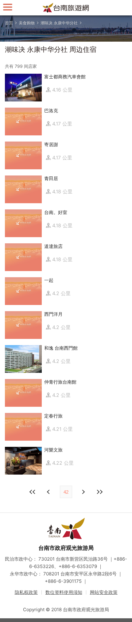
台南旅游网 (66, 8)
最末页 (99, 492)
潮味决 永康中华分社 (59, 22)
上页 (83, 492)
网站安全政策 (104, 592)
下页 (49, 492)
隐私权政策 (26, 592)
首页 (9, 22)
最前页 (32, 492)
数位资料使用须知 (63, 592)
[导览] (7, 7)
